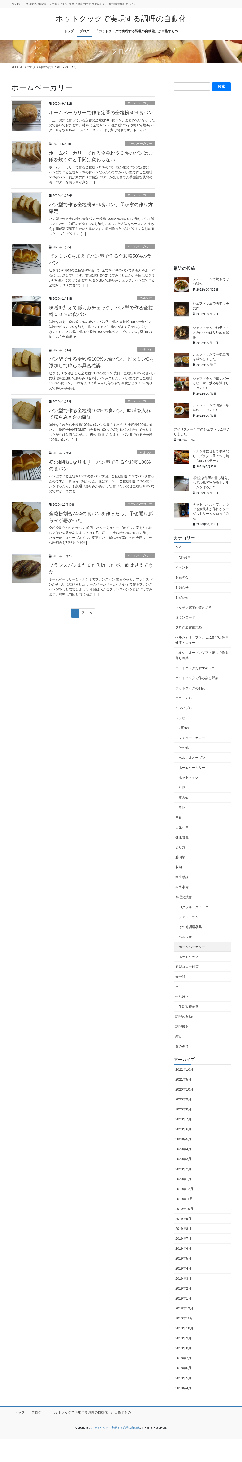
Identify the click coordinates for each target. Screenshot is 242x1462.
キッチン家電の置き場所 (193, 607)
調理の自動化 (185, 1016)
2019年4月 (183, 1268)
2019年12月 (184, 1189)
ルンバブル (183, 708)
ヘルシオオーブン (192, 757)
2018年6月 (183, 1368)
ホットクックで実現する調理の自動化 (115, 1427)
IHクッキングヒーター (195, 907)
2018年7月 (183, 1358)
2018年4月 (183, 1388)
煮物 (182, 807)
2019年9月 (183, 1219)
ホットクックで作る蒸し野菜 (196, 678)
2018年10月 (184, 1328)
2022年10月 (184, 1069)
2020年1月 (183, 1179)
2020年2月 (183, 1169)
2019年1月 (183, 1298)
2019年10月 (184, 1209)
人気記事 (182, 827)
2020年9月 (183, 1099)
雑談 (178, 1036)
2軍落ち (184, 728)
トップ (20, 1412)
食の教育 (182, 1046)
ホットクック (189, 777)
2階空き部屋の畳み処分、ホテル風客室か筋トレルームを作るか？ (212, 482)
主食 (178, 817)
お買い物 (182, 597)
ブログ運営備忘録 (188, 627)
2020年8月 (183, 1109)
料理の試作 (183, 897)
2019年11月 (184, 1199)
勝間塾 (180, 857)
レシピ (180, 718)
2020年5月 (183, 1139)
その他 (184, 748)
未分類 (180, 976)
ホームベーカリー (140, 103)
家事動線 (182, 877)
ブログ (36, 1412)
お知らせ (182, 587)
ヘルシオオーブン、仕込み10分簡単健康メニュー (202, 640)
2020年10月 (184, 1089)
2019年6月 (183, 1248)
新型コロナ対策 (187, 967)
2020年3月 (183, 1159)
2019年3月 (183, 1278)
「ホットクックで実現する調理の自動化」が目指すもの (89, 1412)
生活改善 (182, 996)
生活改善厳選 (189, 1006)
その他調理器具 (190, 927)
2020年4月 (183, 1149)
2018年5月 (183, 1378)
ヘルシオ (146, 298)
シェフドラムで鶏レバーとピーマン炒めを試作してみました (211, 383)
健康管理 (182, 837)
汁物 (182, 787)
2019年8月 (183, 1229)
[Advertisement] (202, 182)
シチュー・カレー (192, 738)
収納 (178, 867)
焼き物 (184, 797)
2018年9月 (183, 1338)
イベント (182, 567)
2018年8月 (183, 1348)
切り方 (180, 847)
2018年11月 (184, 1318)
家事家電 (182, 887)
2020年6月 (183, 1129)
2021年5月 (183, 1079)
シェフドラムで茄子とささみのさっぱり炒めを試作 (211, 332)
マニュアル (183, 698)
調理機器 (182, 1026)
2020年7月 (183, 1119)
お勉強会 (182, 577)
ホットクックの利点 (190, 688)
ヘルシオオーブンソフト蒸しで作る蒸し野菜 (201, 655)
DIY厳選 (185, 557)
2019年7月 (183, 1238)
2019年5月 (183, 1258)
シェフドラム (189, 917)
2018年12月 (184, 1308)
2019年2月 (183, 1288)
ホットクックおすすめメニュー (198, 668)
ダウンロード (185, 617)
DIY (178, 548)
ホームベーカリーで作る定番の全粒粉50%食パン (101, 112)
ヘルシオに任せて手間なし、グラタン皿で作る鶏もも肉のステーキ (211, 455)
